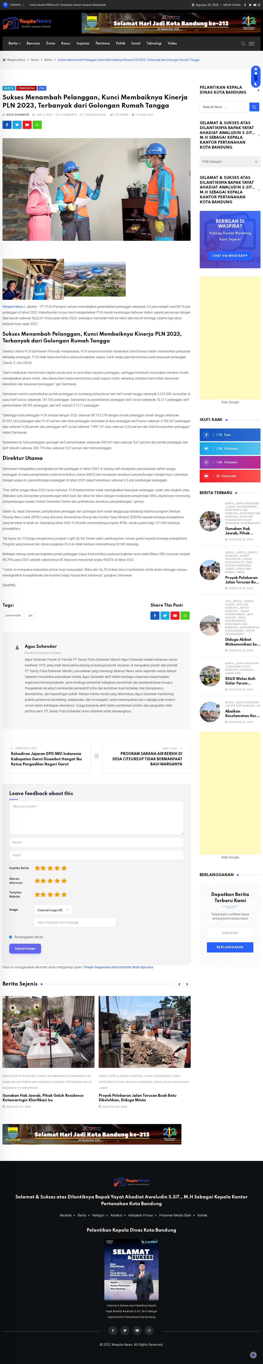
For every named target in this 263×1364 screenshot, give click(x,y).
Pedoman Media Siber (175, 1215)
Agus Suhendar (17, 114)
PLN (31, 615)
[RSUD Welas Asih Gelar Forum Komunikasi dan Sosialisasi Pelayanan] (210, 676)
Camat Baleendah (157, 1076)
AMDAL (103, 1076)
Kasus (65, 43)
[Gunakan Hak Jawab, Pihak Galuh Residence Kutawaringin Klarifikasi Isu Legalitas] (210, 521)
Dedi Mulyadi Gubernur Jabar (140, 1082)
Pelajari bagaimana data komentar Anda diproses (118, 967)
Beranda (66, 1215)
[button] (179, 984)
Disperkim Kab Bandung (33, 1082)
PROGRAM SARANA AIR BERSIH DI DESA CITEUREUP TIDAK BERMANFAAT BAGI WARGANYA (147, 759)
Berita (13, 43)
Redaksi (116, 1215)
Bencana (33, 43)
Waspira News (12, 307)
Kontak (202, 1215)
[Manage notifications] (253, 1355)
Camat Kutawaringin (52, 1076)
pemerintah (13, 615)
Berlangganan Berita (28, 937)
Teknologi (153, 43)
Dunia (50, 43)
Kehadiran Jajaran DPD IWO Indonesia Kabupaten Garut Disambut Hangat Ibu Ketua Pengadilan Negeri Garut (46, 759)
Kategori (98, 1215)
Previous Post (26, 748)
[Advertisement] (230, 337)
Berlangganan (230, 947)
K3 (259, 705)
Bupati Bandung (24, 1076)
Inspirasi (82, 43)
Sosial (135, 43)
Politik (120, 43)
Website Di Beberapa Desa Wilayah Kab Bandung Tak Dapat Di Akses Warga (75, 4)
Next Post (170, 748)
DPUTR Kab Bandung (241, 705)
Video (172, 43)
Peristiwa (103, 43)
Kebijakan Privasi (140, 1215)
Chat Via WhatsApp (230, 255)
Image (13, 909)
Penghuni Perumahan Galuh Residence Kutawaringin (243, 520)
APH (228, 601)
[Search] (243, 43)
